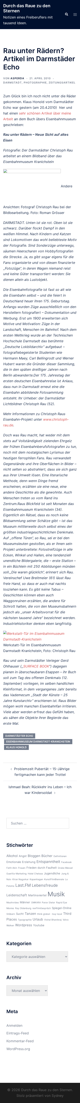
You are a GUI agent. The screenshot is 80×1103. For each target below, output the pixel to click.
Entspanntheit (48, 862)
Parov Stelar (48, 902)
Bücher (46, 856)
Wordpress (23, 925)
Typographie (25, 919)
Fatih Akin (11, 868)
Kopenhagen (36, 879)
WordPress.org (18, 1049)
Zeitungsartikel (62, 82)
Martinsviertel (37, 895)
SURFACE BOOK (36, 666)
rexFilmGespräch (41, 908)
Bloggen (34, 856)
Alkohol (12, 856)
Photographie (35, 82)
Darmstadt (12, 82)
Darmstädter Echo (19, 735)
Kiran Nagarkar (20, 879)
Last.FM (23, 885)
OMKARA (36, 902)
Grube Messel (65, 868)
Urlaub (38, 919)
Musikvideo (12, 902)
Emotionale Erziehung (20, 862)
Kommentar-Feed (20, 1041)
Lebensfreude (45, 885)
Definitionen (60, 856)
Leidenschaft (16, 895)
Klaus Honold (16, 747)
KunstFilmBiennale (54, 879)
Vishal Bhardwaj (53, 919)
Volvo (65, 919)
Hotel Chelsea (35, 873)
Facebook (66, 862)
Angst (23, 856)
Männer (25, 902)
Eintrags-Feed (17, 1033)
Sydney (58, 1095)
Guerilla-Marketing (16, 873)
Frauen (21, 868)
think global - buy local (49, 914)
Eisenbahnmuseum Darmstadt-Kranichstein (38, 741)
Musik (56, 894)
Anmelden (14, 1025)
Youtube (38, 925)
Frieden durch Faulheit (41, 867)
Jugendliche (52, 873)
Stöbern (10, 914)
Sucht (20, 913)
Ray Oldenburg (23, 908)
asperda (17, 78)
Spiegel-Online (61, 908)
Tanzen (30, 914)
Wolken (10, 925)
